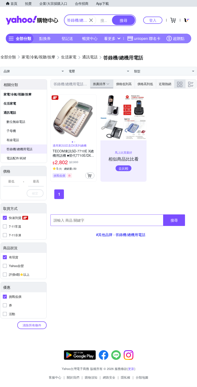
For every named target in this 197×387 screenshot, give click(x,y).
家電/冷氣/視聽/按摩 (17, 94)
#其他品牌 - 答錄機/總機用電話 (120, 234)
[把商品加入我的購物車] (89, 175)
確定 (35, 193)
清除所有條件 (32, 325)
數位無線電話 (15, 121)
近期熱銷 (165, 83)
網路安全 (109, 377)
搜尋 (174, 220)
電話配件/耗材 (16, 158)
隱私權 (125, 377)
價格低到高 (124, 83)
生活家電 (10, 103)
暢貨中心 (90, 38)
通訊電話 (10, 112)
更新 (131, 368)
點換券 (45, 38)
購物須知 (91, 377)
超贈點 (179, 38)
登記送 (67, 38)
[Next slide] (93, 117)
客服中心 (55, 377)
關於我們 (73, 377)
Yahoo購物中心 (32, 20)
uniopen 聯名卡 (147, 38)
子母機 (11, 130)
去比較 (123, 168)
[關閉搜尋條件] (91, 20)
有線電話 (12, 139)
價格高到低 (145, 83)
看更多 (110, 38)
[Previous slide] (54, 117)
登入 (152, 20)
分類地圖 (142, 377)
